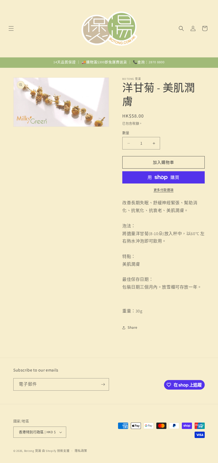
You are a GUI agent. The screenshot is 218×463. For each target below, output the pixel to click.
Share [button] (132, 327)
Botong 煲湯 (32, 451)
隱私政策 (81, 451)
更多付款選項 (164, 190)
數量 (125, 133)
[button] (11, 28)
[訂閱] (103, 384)
